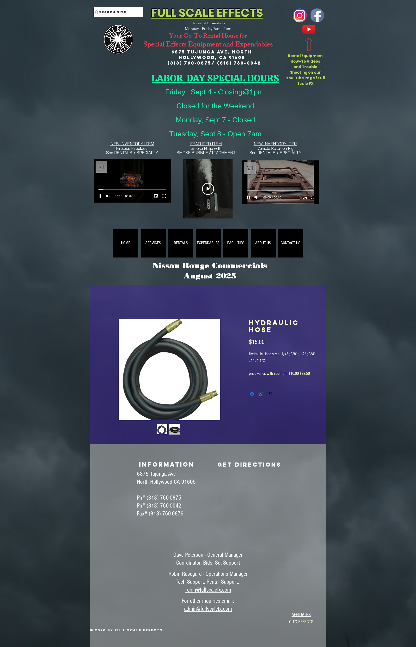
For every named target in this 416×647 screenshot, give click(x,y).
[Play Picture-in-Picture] (156, 196)
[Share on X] (270, 394)
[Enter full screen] (164, 196)
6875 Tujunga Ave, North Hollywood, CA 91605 (211, 54)
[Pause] (100, 196)
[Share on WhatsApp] (261, 394)
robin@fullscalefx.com (208, 590)
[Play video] (208, 189)
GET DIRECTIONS (249, 465)
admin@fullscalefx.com (208, 609)
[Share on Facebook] (252, 394)
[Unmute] (108, 196)
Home (105, 302)
